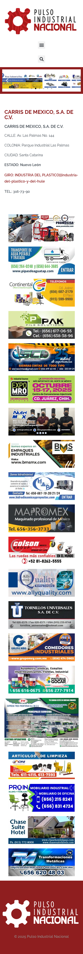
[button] (41, 45)
